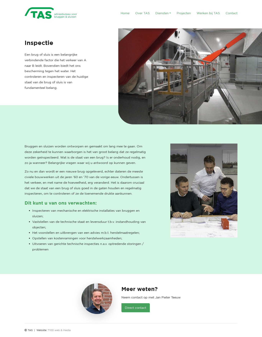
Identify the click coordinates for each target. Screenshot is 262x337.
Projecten (184, 13)
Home (125, 13)
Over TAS (142, 13)
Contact (231, 13)
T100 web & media (59, 330)
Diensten (162, 13)
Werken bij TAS (208, 13)
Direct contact (135, 307)
